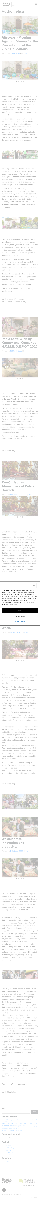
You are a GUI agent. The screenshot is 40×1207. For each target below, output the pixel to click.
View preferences (20, 616)
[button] (36, 586)
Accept (20, 610)
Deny (34, 585)
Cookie (17, 621)
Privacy (23, 621)
